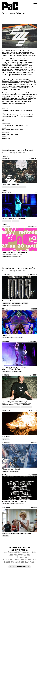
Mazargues (22, 187)
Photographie (15, 407)
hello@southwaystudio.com (12, 130)
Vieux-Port (15, 221)
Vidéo (20, 337)
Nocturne (25, 303)
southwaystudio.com (10, 134)
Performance (6, 221)
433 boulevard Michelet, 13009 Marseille (17, 110)
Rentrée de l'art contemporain (11, 256)
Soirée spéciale (16, 371)
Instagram (6, 138)
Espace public (16, 303)
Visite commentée (26, 407)
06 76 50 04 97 (8, 125)
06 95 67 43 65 (22, 125)
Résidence (5, 471)
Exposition (6, 187)
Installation (19, 503)
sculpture (14, 187)
